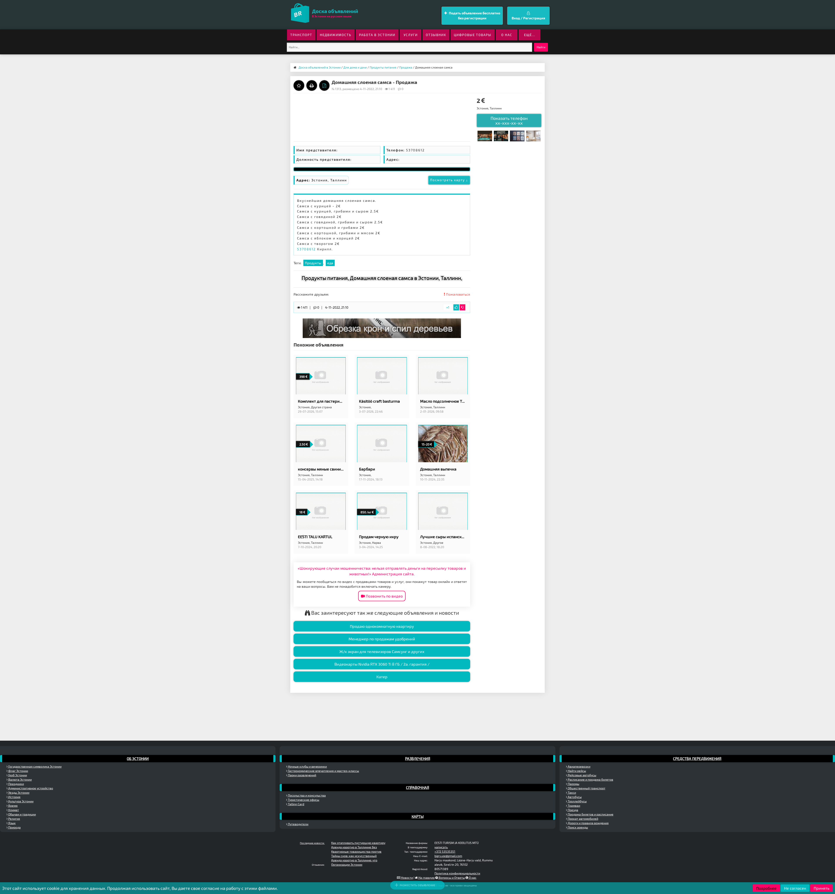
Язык (12, 823)
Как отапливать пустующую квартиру (358, 843)
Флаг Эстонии (18, 771)
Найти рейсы (576, 771)
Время (13, 805)
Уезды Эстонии (18, 792)
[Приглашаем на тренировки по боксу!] (501, 135)
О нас (506, 35)
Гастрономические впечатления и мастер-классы (323, 771)
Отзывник (436, 35)
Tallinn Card (295, 804)
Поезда (572, 810)
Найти (541, 47)
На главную (426, 877)
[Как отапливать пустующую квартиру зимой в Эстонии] (533, 135)
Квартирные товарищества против (356, 851)
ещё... (529, 35)
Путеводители (297, 824)
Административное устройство (30, 788)
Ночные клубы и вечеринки (307, 766)
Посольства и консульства (306, 795)
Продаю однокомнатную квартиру (382, 626)
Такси (571, 792)
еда (330, 263)
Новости (406, 877)
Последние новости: (312, 842)
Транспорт (301, 35)
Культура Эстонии (20, 801)
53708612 (306, 249)
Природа (14, 827)
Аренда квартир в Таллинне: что (354, 860)
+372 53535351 (444, 851)
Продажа (405, 67)
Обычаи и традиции (22, 814)
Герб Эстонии (17, 775)
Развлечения (417, 758)
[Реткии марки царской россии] (517, 135)
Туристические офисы (303, 800)
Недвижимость (335, 35)
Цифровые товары (472, 35)
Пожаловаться (457, 294)
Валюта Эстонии (20, 779)
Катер (381, 676)
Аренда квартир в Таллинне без (354, 847)
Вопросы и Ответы (451, 877)
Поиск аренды (577, 827)
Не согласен (795, 888)
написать (441, 847)
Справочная (417, 787)
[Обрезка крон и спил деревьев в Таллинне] (382, 328)
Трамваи (573, 805)
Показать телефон (509, 121)
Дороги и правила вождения (588, 823)
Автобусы (574, 797)
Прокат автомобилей (582, 818)
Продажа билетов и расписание (590, 814)
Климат (13, 810)
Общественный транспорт (586, 788)
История (14, 797)
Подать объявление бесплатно (474, 15)
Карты (418, 816)
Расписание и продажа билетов (590, 779)
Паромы (573, 784)
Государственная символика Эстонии (35, 766)
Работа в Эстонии (377, 35)
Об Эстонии (138, 758)
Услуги (411, 35)
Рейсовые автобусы (581, 775)
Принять (821, 888)
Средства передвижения (697, 758)
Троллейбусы (577, 801)
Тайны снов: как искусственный (354, 856)
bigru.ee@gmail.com (448, 856)
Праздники (16, 784)
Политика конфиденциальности (457, 873)
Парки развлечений (301, 775)
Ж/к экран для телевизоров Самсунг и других (381, 651)
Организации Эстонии (346, 864)
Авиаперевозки (578, 766)
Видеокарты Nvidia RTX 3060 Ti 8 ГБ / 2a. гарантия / (381, 664)
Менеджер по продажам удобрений (382, 638)
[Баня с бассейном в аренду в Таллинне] (485, 135)
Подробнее (766, 888)
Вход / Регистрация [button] (528, 18)
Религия (14, 818)
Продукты (313, 263)
